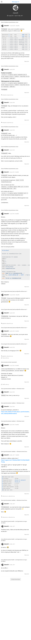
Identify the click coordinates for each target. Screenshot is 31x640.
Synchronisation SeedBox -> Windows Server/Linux (15, 451)
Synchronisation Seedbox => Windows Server (14, 388)
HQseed (5, 29)
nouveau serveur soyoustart (10, 362)
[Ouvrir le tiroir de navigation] (1, 2)
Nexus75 (5, 133)
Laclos (4, 298)
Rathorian (5, 316)
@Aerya (3, 395)
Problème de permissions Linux (11, 22)
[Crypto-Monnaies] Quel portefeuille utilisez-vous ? (15, 291)
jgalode (5, 334)
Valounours (6, 507)
